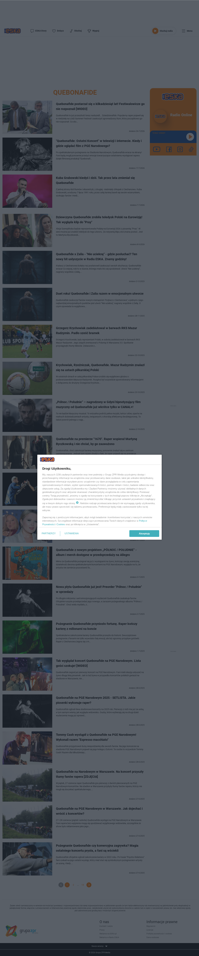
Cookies (61, 524)
